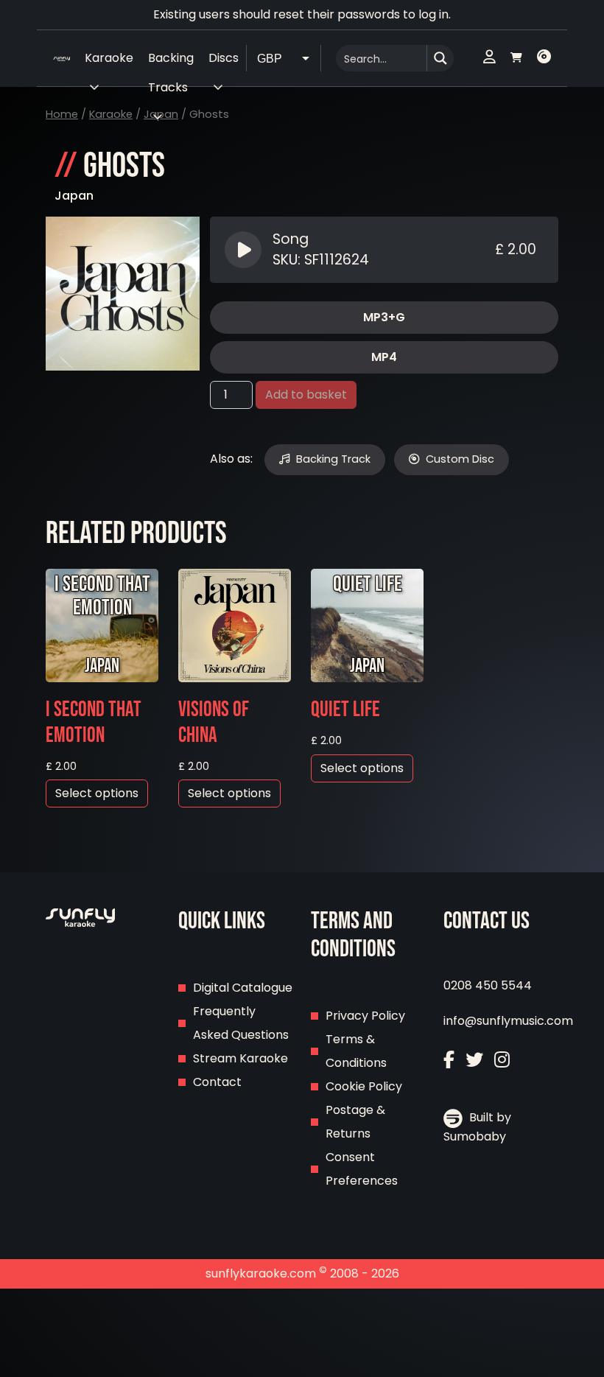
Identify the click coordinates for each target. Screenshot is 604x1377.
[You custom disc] (544, 58)
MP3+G (384, 317)
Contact (217, 1081)
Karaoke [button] (109, 57)
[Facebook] (448, 1060)
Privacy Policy (365, 1015)
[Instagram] (502, 1060)
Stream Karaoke (240, 1058)
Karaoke (111, 114)
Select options (96, 793)
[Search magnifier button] (440, 58)
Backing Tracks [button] (171, 61)
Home (62, 114)
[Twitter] (474, 1060)
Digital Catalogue (242, 987)
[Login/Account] (489, 58)
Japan (74, 195)
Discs (223, 57)
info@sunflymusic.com (508, 1020)
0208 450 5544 (487, 985)
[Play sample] (245, 250)
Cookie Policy (364, 1086)
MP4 (384, 356)
